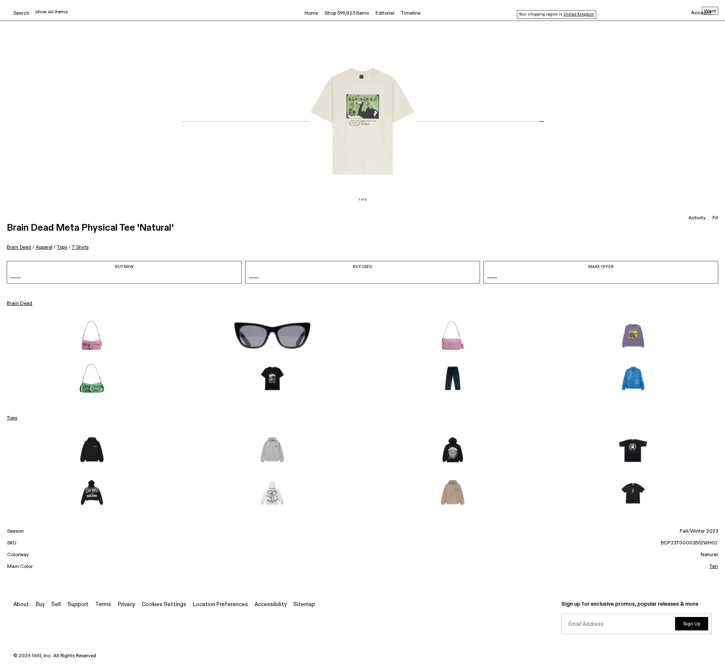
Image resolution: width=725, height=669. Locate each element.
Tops (62, 247)
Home (311, 13)
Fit (715, 218)
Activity (697, 218)
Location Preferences (220, 604)
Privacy (126, 604)
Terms (103, 604)
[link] (92, 335)
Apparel (44, 247)
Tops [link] (12, 418)
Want (710, 11)
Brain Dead (19, 247)
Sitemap (304, 604)
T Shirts (80, 247)
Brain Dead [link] (19, 303)
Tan (713, 566)
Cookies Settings (164, 604)
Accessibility (271, 604)
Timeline (410, 13)
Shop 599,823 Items (347, 13)
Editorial (385, 13)
